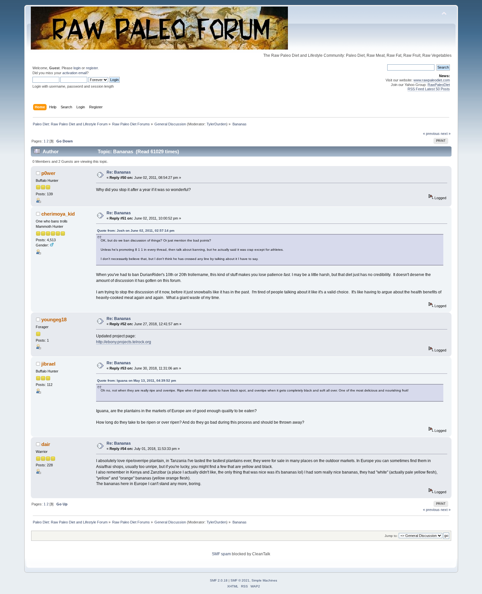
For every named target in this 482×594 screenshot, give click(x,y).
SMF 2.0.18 (219, 580)
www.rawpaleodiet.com (431, 80)
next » (446, 134)
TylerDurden (216, 124)
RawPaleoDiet (439, 85)
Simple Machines (264, 580)
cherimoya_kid (58, 214)
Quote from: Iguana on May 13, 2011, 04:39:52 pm (136, 380)
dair (45, 444)
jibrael (48, 364)
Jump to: (391, 536)
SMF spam (221, 554)
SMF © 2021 (240, 580)
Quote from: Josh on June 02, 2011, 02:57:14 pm (135, 230)
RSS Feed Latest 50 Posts (429, 89)
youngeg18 (54, 319)
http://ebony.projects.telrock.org (123, 342)
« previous (431, 134)
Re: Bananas (119, 172)
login (77, 68)
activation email (74, 73)
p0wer (48, 173)
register (92, 68)
